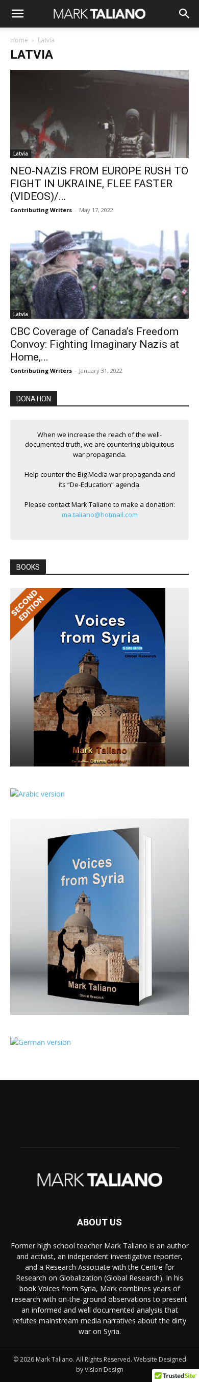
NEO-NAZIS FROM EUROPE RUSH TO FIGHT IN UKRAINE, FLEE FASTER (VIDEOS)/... (99, 183)
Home (19, 40)
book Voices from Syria (57, 1288)
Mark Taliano (54, 1359)
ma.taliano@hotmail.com (100, 514)
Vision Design (104, 1369)
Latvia (20, 153)
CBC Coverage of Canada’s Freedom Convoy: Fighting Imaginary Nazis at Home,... (94, 344)
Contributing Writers (41, 210)
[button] (17, 14)
